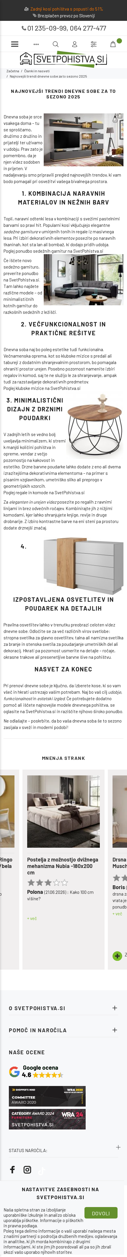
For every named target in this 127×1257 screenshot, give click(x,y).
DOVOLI (101, 1213)
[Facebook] (13, 1170)
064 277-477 (88, 28)
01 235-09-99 (46, 28)
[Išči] (107, 43)
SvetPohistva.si (24, 279)
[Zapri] (120, 44)
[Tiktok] (41, 1169)
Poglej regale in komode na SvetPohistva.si (44, 492)
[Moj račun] (74, 44)
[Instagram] (27, 1170)
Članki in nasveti (37, 71)
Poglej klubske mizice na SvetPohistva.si (42, 388)
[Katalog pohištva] (36, 44)
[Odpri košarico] (113, 44)
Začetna (12, 71)
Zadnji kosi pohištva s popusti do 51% (66, 8)
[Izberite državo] (93, 44)
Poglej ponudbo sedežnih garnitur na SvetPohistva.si (53, 251)
